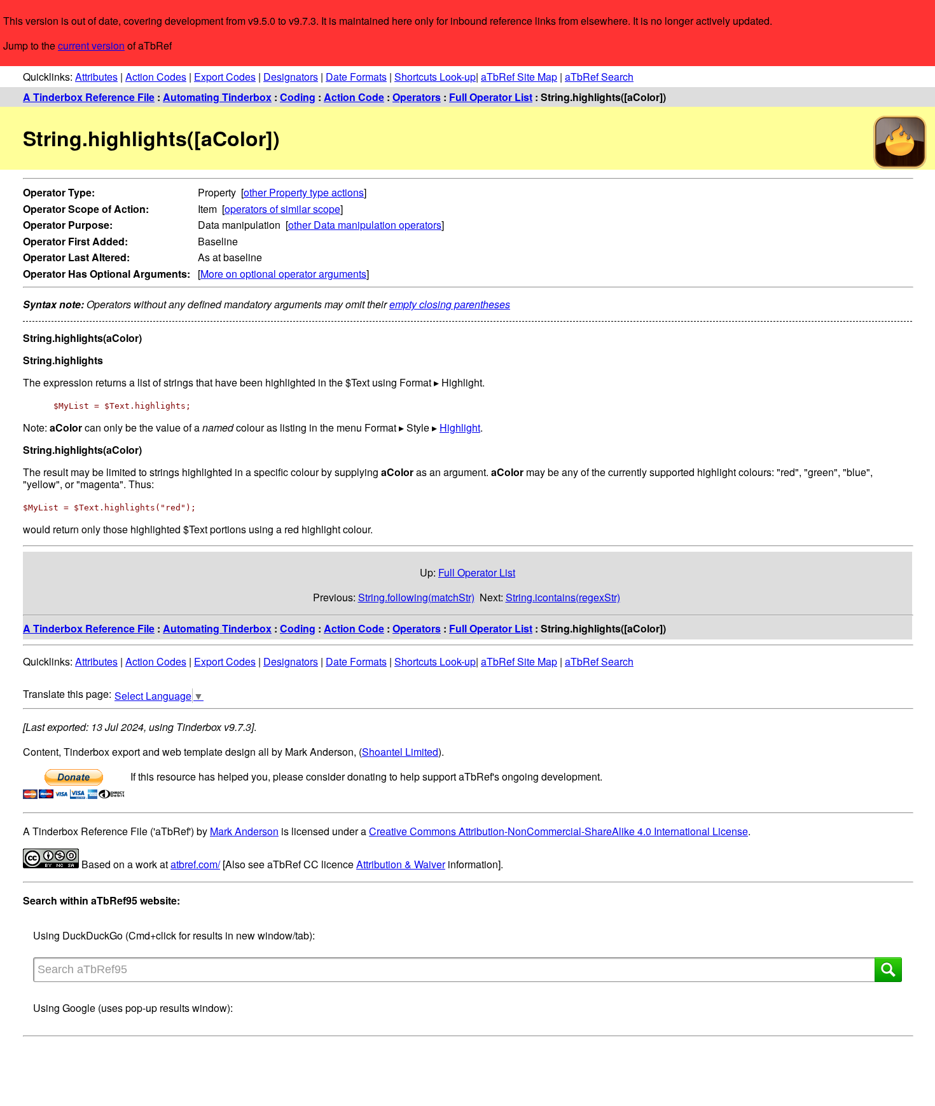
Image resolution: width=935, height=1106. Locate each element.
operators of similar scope (282, 208)
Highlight (460, 427)
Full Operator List (490, 97)
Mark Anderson (244, 831)
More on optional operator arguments (283, 273)
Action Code (354, 97)
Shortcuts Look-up (435, 76)
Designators (290, 76)
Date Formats (356, 76)
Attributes (96, 76)
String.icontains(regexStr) (563, 597)
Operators (416, 97)
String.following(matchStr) (416, 597)
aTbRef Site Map (519, 76)
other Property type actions (304, 192)
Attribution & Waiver (400, 864)
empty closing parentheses (449, 304)
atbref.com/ (195, 864)
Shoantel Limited (400, 751)
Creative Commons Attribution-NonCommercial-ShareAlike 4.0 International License (558, 831)
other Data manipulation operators (364, 224)
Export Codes (225, 76)
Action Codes (155, 76)
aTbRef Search (599, 76)
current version (91, 45)
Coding (297, 97)
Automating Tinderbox (217, 97)
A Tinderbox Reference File (89, 97)
